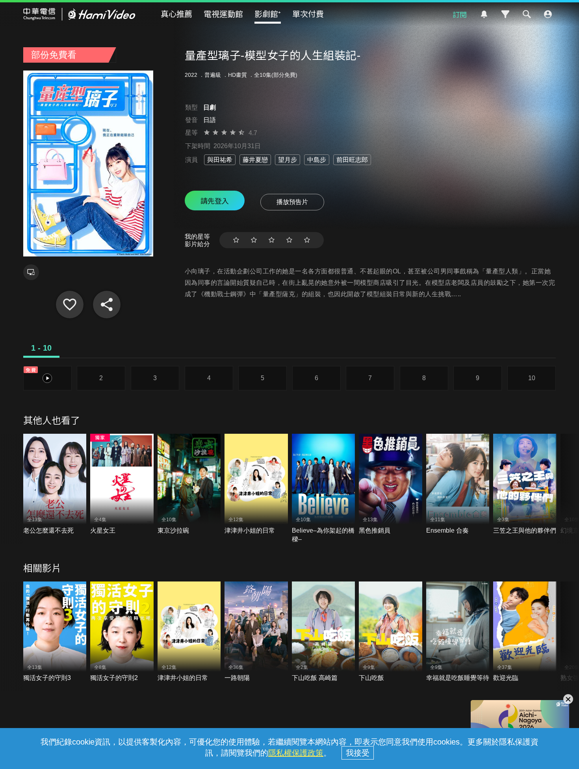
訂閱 (460, 14)
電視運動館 (223, 13)
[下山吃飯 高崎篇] (323, 632)
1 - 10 (41, 348)
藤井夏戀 (255, 159)
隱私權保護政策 (295, 753)
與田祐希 (219, 159)
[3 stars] (271, 240)
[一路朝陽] (256, 632)
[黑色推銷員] (390, 484)
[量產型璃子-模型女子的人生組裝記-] (70, 304)
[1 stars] (236, 240)
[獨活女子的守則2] (122, 632)
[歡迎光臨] (525, 632)
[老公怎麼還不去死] (55, 484)
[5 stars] (307, 240)
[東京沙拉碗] (189, 484)
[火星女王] (122, 484)
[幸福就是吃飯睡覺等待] (458, 632)
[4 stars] (289, 240)
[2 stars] (254, 240)
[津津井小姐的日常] (256, 484)
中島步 (316, 159)
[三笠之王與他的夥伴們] (525, 484)
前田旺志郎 (352, 159)
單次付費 (308, 13)
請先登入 (214, 200)
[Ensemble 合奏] (458, 484)
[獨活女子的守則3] (55, 632)
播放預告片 (292, 202)
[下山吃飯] (390, 632)
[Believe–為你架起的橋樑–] (323, 489)
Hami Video (79, 14)
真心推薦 (176, 13)
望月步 (287, 159)
